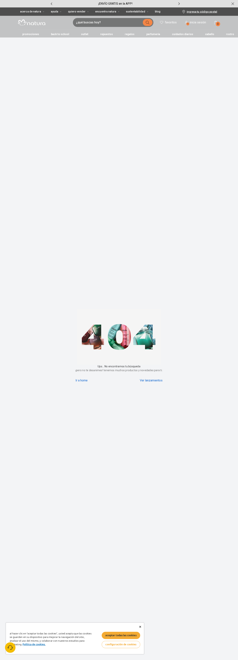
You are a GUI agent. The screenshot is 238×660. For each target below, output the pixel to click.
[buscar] (147, 22)
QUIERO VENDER (77, 11)
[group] (115, 3)
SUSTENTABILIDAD (135, 11)
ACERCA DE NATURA (30, 11)
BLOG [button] (157, 11)
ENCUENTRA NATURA (105, 11)
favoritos (171, 22)
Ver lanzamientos (151, 380)
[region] (75, 638)
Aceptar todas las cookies (120, 635)
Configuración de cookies (120, 644)
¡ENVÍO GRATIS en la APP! (115, 3)
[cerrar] (233, 3)
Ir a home (81, 380)
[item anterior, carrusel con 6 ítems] (51, 3)
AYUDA (54, 11)
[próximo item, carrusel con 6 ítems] (179, 3)
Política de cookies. (34, 644)
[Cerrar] (140, 627)
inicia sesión (197, 23)
